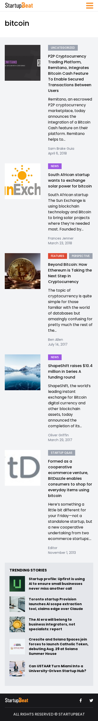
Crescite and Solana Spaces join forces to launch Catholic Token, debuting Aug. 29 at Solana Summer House (58, 646)
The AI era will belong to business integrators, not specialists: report (52, 624)
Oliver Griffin (58, 435)
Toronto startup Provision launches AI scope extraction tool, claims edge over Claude (56, 604)
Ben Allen (55, 339)
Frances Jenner (61, 238)
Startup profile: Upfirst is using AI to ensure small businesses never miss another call (57, 584)
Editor (52, 547)
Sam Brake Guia (61, 148)
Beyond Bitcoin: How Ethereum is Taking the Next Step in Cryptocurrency (70, 273)
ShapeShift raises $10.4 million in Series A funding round (70, 371)
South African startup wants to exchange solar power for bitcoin (70, 180)
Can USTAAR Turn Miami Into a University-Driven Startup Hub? (57, 668)
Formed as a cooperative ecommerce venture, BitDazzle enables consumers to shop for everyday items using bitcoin (70, 478)
